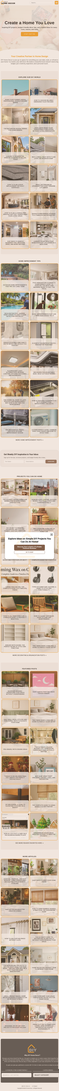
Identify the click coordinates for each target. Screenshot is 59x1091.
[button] (52, 535)
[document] (29, 545)
